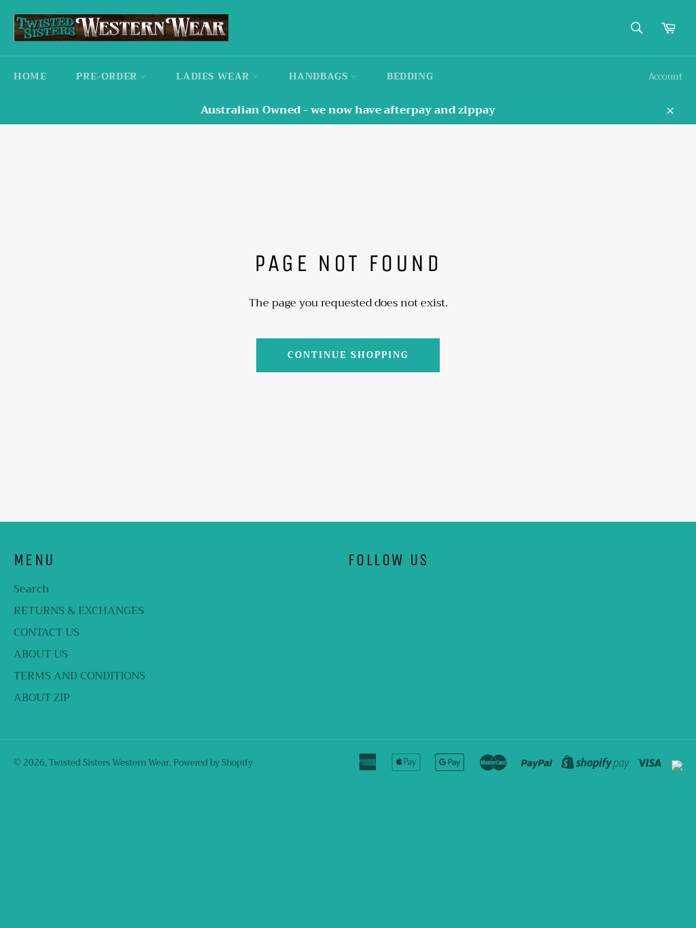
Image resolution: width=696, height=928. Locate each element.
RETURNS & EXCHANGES (79, 610)
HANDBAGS (320, 76)
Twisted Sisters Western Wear (109, 762)
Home (30, 76)
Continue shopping (348, 355)
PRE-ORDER (108, 76)
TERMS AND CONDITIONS (79, 675)
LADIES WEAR (214, 76)
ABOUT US (41, 654)
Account (665, 76)
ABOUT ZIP (42, 697)
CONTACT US (47, 632)
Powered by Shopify (213, 762)
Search (32, 589)
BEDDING (410, 76)
